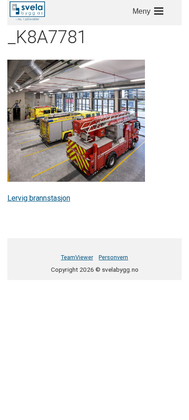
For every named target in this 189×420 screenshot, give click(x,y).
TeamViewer (77, 257)
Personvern (113, 257)
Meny (141, 11)
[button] (27, 11)
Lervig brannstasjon (38, 198)
